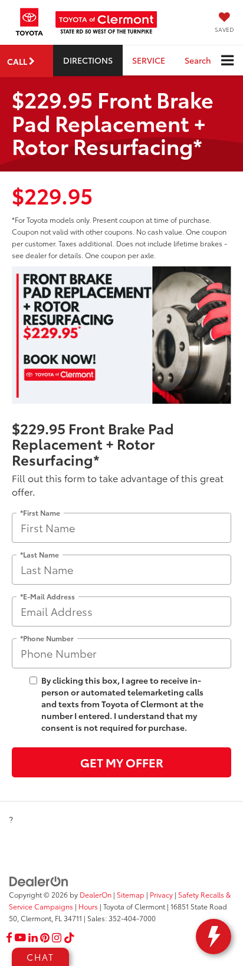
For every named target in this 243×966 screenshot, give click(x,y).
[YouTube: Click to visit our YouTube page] (20, 938)
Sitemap (131, 894)
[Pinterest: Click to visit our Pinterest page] (45, 938)
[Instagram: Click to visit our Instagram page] (56, 938)
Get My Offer (121, 762)
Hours (88, 906)
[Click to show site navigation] (227, 60)
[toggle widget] (213, 936)
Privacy (161, 894)
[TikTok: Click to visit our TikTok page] (69, 938)
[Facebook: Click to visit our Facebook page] (9, 938)
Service (148, 60)
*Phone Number (47, 638)
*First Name (40, 512)
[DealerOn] (39, 880)
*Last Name (39, 554)
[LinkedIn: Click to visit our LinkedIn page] (33, 938)
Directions (88, 60)
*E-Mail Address (47, 596)
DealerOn (95, 894)
